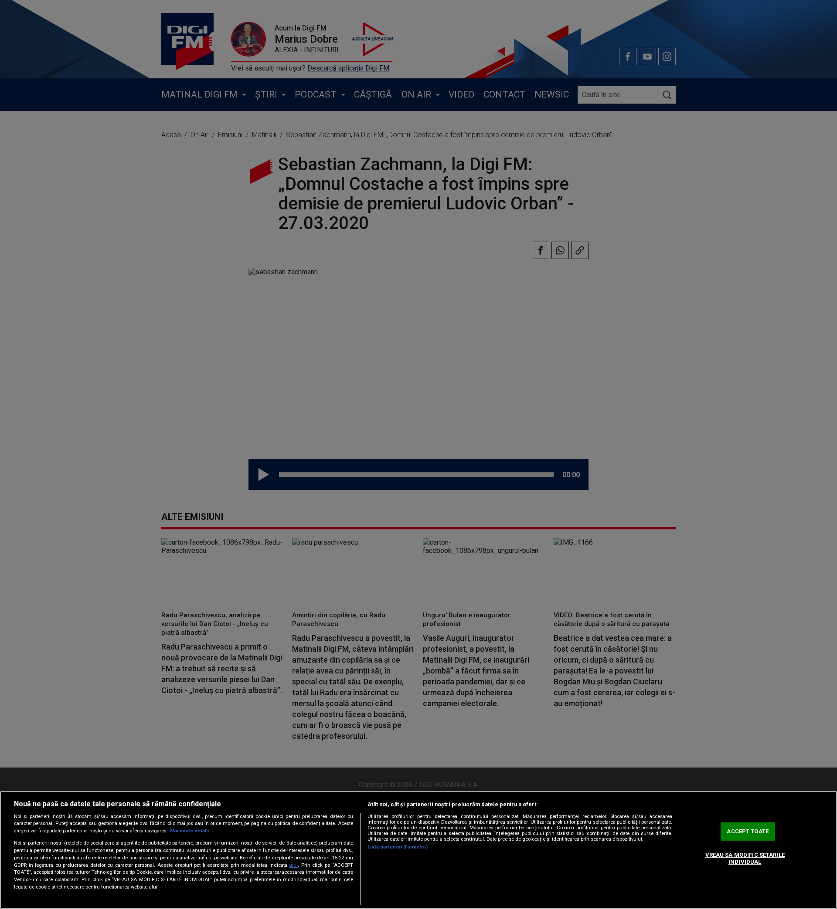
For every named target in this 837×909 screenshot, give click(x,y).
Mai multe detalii (189, 831)
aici (293, 865)
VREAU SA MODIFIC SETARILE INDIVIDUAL (745, 858)
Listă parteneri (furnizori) (397, 847)
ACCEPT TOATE (748, 831)
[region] (418, 850)
